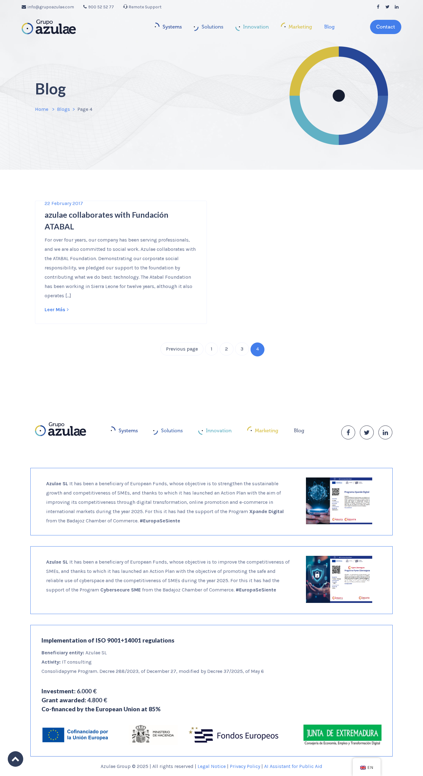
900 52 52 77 (101, 7)
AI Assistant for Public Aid (293, 766)
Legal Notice (212, 766)
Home (41, 109)
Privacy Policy (245, 766)
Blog (329, 27)
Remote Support (145, 7)
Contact (385, 27)
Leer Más (55, 309)
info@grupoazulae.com (51, 7)
